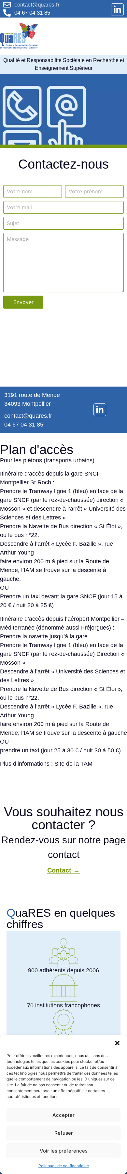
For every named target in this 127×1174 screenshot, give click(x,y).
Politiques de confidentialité (63, 1165)
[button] (117, 1043)
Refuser (63, 1133)
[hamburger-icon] (114, 36)
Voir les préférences (64, 1151)
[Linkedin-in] (117, 9)
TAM (86, 763)
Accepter (63, 1115)
